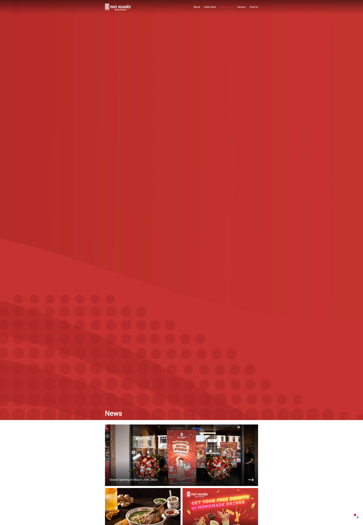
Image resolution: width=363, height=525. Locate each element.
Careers (241, 7)
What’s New (226, 7)
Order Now (210, 7)
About (196, 7)
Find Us (253, 7)
